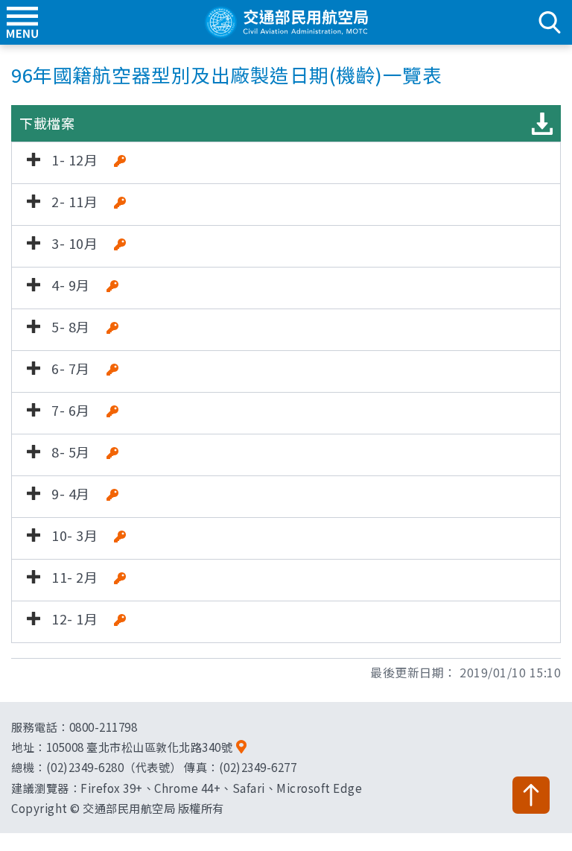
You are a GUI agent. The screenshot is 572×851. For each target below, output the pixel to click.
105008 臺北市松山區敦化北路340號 (139, 746)
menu (22, 22)
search (549, 22)
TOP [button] (531, 795)
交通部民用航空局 (286, 22)
